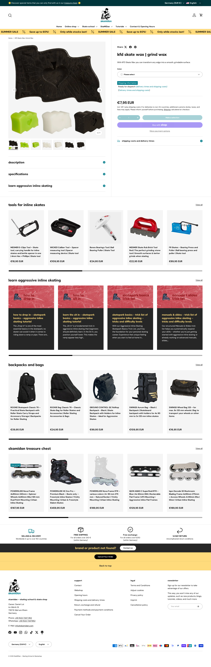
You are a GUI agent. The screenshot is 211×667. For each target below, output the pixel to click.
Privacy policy (137, 595)
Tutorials (120, 26)
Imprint (134, 600)
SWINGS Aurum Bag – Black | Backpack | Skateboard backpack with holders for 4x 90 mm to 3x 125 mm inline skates (144, 411)
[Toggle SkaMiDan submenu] (111, 26)
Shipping (167, 109)
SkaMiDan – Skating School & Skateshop (28, 656)
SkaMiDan (105, 26)
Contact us (128, 548)
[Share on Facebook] (130, 47)
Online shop (70, 26)
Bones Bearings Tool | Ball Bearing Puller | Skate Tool (102, 249)
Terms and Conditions (140, 585)
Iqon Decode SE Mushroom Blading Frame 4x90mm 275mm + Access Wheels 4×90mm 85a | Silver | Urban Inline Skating (184, 495)
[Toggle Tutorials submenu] (126, 26)
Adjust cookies (137, 590)
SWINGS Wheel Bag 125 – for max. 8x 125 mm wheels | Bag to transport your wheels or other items (184, 411)
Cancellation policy (139, 605)
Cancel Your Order (105, 557)
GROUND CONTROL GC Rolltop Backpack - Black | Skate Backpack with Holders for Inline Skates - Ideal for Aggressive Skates (105, 413)
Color (119, 69)
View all (199, 204)
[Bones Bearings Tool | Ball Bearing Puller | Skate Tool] (105, 228)
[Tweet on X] (125, 47)
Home (59, 26)
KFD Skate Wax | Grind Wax (24, 38)
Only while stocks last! (54, 31)
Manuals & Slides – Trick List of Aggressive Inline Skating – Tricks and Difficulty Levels (179, 318)
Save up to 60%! (19, 31)
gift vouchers (21, 3)
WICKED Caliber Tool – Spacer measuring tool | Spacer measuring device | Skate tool (64, 250)
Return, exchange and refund (87, 605)
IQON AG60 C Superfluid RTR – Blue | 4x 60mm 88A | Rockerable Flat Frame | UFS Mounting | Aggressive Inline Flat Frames (144, 495)
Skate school (88, 26)
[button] (201, 15)
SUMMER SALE (87, 31)
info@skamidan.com (24, 625)
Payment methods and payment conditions (93, 610)
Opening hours (80, 595)
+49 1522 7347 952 (23, 618)
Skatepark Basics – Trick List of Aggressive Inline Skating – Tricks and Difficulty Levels (130, 318)
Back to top (105, 565)
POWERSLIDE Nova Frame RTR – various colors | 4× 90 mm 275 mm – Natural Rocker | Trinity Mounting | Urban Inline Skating (105, 495)
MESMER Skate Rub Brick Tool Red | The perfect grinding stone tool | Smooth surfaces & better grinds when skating (144, 251)
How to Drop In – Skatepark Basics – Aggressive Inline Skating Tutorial (29, 318)
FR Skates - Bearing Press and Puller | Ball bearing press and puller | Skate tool (183, 250)
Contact (78, 585)
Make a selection (172, 117)
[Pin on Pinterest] (135, 47)
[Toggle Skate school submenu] (96, 26)
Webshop (78, 590)
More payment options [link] (160, 131)
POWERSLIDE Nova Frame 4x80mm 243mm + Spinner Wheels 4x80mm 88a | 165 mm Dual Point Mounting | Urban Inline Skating (25, 497)
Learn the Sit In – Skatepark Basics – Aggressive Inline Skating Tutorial (78, 318)
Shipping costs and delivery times (89, 600)
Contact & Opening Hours (142, 26)
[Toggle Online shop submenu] (78, 26)
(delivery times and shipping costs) (151, 86)
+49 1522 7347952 (27, 621)
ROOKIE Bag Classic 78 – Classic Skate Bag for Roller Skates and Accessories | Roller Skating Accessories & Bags (65, 411)
